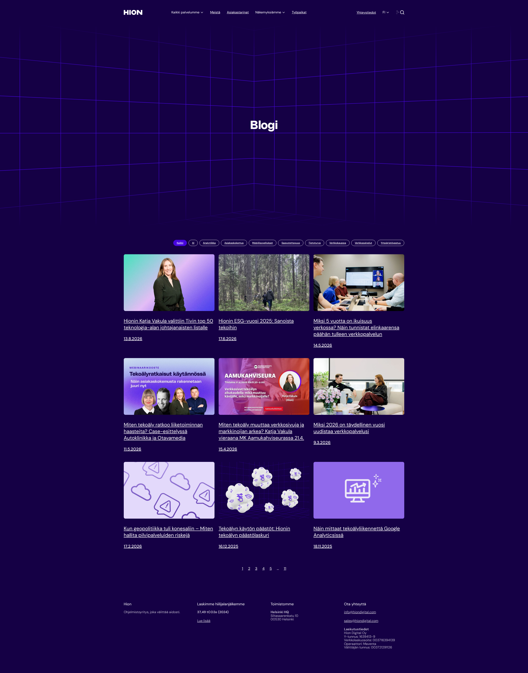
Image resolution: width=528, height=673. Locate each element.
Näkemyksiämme (268, 12)
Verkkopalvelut (363, 243)
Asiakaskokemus (234, 243)
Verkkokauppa (337, 243)
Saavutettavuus (291, 243)
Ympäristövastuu (391, 243)
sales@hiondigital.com (361, 621)
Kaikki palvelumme (185, 12)
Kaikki (180, 243)
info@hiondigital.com (360, 612)
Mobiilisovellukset (262, 243)
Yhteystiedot (366, 12)
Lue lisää (203, 621)
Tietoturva (315, 243)
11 (285, 568)
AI (193, 243)
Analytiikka (209, 243)
